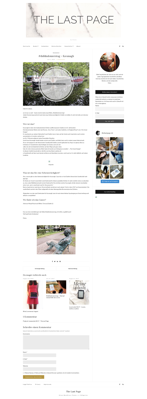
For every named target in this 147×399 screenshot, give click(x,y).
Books (35, 46)
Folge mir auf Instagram (111, 181)
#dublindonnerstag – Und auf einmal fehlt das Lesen (55, 296)
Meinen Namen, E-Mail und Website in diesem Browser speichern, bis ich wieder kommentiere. (52, 373)
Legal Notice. (27, 384)
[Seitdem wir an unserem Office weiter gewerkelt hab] (102, 172)
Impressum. (48, 384)
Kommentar (26, 334)
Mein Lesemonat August (30, 311)
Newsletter (68, 46)
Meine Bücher (57, 46)
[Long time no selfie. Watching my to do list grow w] (102, 158)
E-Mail (25, 359)
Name (25, 352)
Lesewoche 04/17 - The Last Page (39, 321)
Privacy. (38, 384)
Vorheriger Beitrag (39, 268)
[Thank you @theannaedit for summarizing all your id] (116, 158)
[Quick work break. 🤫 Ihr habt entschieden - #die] (116, 144)
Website (25, 366)
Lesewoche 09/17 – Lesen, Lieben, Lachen (77, 308)
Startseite (26, 46)
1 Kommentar (61, 59)
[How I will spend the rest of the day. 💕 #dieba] (102, 144)
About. (78, 46)
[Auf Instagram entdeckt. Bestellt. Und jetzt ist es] (116, 172)
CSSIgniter (84, 395)
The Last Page (73, 391)
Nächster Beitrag (72, 268)
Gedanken (45, 46)
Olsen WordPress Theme (68, 395)
